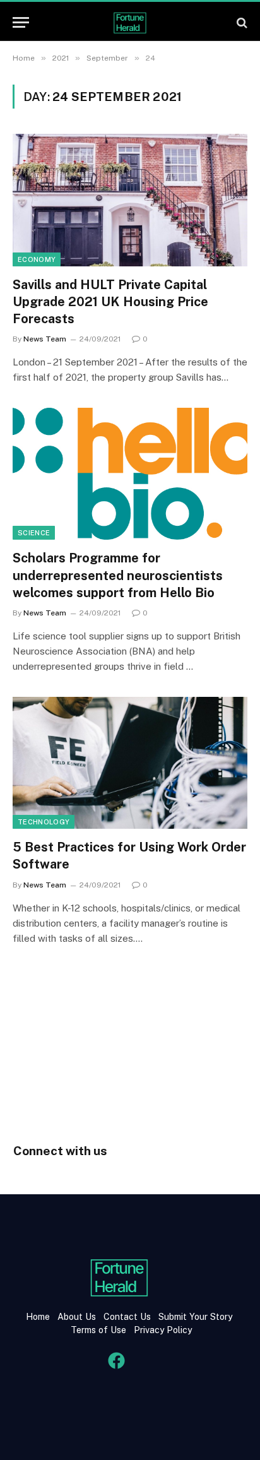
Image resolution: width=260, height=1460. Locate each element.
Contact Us (128, 1317)
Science (34, 533)
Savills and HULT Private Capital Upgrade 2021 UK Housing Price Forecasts (110, 301)
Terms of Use (98, 1330)
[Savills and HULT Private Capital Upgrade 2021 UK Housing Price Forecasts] (130, 200)
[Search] (240, 22)
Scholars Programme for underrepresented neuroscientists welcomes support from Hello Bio (118, 575)
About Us (76, 1317)
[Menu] (21, 22)
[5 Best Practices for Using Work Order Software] (130, 763)
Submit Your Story (194, 1317)
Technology (43, 822)
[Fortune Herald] (130, 22)
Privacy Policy (161, 1330)
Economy (37, 259)
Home (38, 1317)
